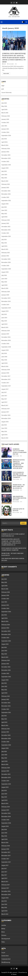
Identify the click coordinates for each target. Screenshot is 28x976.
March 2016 (4, 438)
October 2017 (5, 382)
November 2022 (6, 194)
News (3, 932)
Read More (6, 73)
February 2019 (5, 330)
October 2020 (5, 265)
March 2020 (4, 288)
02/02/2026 (16, 501)
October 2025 (5, 122)
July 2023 (4, 171)
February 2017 (5, 408)
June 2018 (4, 356)
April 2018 (4, 363)
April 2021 (4, 246)
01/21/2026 (16, 512)
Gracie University (6, 92)
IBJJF (2, 86)
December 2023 (5, 155)
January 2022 (5, 223)
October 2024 (5, 132)
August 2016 (5, 422)
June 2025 (4, 126)
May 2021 (4, 243)
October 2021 (5, 233)
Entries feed (4, 956)
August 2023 (5, 168)
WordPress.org (5, 962)
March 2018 (4, 366)
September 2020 (6, 269)
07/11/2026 (16, 456)
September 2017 (6, 386)
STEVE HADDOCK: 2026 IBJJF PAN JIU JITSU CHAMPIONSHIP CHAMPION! (20, 475)
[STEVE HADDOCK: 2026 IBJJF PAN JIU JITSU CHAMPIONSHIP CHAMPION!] (6, 476)
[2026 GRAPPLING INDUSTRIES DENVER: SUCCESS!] (6, 499)
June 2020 (4, 278)
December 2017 (5, 376)
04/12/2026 (16, 479)
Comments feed (5, 959)
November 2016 (6, 418)
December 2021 (5, 226)
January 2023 (5, 187)
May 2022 (4, 213)
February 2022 (5, 220)
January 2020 (5, 295)
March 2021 (4, 249)
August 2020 (5, 272)
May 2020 (4, 282)
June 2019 (4, 317)
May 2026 (4, 106)
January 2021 (5, 256)
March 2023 (4, 181)
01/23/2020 (11, 64)
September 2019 (6, 308)
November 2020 (6, 262)
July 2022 (4, 207)
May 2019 (4, 321)
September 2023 (6, 165)
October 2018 (5, 343)
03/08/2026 (16, 490)
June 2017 (4, 395)
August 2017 (5, 389)
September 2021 (6, 236)
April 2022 (4, 217)
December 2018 (5, 337)
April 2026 (4, 109)
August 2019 (5, 311)
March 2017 (4, 405)
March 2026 (4, 113)
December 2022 (5, 191)
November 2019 (6, 301)
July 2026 (4, 103)
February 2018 (5, 369)
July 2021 (4, 239)
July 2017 (4, 392)
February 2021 (5, 252)
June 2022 (4, 210)
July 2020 (4, 275)
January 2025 (5, 129)
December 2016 (5, 415)
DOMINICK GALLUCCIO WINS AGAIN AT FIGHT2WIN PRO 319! (20, 451)
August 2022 (5, 204)
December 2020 (5, 259)
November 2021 (6, 230)
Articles (3, 925)
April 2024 (4, 142)
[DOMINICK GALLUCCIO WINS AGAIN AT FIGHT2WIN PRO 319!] (6, 452)
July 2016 (4, 425)
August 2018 (5, 350)
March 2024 (4, 145)
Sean (4, 64)
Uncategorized (5, 938)
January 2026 (5, 119)
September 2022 (6, 200)
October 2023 (5, 161)
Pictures (3, 935)
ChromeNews (21, 972)
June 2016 (4, 428)
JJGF (2, 89)
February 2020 (5, 291)
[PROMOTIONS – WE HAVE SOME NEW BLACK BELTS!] (6, 487)
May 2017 (4, 399)
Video (3, 942)
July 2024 (4, 139)
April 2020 (4, 285)
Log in (3, 952)
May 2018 (4, 360)
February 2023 (5, 184)
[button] (1, 22)
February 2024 (5, 148)
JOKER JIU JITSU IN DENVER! (18, 509)
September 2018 (6, 347)
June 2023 (4, 174)
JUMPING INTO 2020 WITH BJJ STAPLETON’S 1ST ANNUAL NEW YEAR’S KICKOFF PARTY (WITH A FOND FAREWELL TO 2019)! (14, 57)
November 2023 (6, 158)
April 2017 (4, 402)
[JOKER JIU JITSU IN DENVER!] (6, 511)
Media (3, 928)
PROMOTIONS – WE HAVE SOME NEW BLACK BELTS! (19, 486)
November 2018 (6, 340)
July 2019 (4, 314)
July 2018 (4, 353)
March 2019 (4, 327)
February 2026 (5, 116)
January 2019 (5, 334)
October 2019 (5, 304)
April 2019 (4, 324)
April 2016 (4, 434)
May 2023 (4, 178)
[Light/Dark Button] (23, 22)
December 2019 (5, 298)
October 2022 (5, 197)
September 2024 (6, 135)
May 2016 (4, 431)
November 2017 (6, 379)
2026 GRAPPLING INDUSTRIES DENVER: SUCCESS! (19, 498)
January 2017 (5, 412)
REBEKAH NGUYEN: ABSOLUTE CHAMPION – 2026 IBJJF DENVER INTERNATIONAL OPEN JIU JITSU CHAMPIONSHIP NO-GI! (19, 465)
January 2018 (5, 373)
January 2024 (5, 152)
